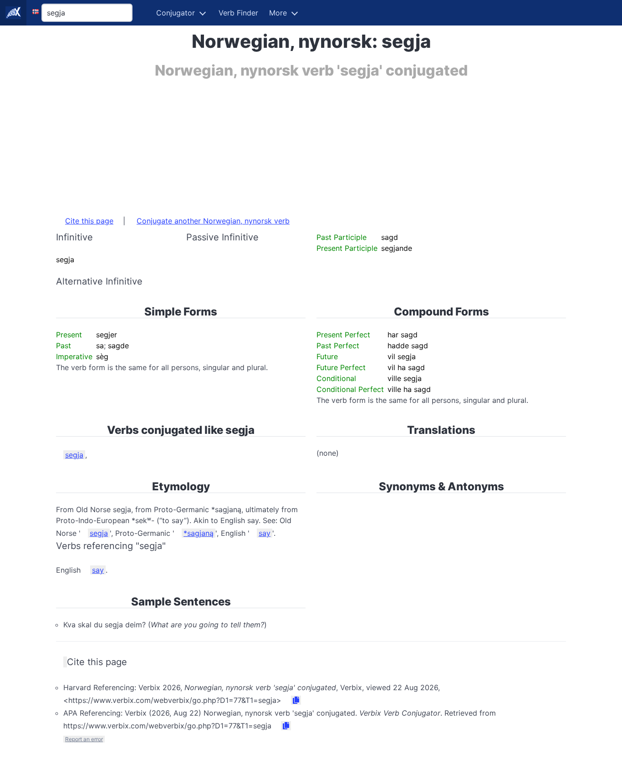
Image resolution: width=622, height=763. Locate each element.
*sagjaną (199, 533)
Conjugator (175, 12)
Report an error (84, 739)
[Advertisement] (311, 142)
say (264, 533)
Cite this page (89, 220)
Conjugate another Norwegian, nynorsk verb (213, 220)
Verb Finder (238, 12)
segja (74, 454)
